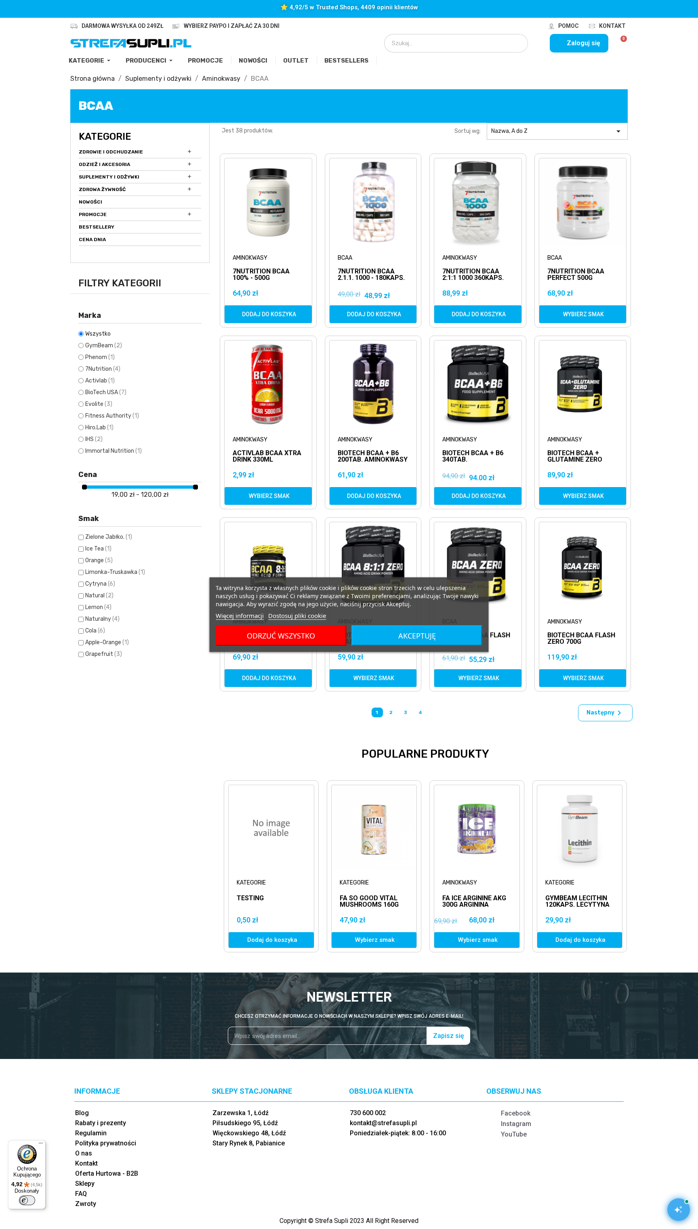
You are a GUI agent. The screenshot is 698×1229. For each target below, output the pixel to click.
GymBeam (103, 345)
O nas (83, 1153)
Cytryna (100, 583)
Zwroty (85, 1204)
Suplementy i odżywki (109, 177)
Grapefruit (103, 654)
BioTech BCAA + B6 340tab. (472, 456)
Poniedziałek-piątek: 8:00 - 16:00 (398, 1133)
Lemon (98, 607)
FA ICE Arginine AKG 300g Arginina (474, 901)
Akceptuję (417, 635)
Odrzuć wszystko (281, 635)
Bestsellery (96, 227)
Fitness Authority (112, 415)
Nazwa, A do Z (557, 131)
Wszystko (98, 333)
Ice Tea (98, 548)
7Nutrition (102, 369)
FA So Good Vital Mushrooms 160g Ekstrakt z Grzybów (369, 907)
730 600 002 (368, 1113)
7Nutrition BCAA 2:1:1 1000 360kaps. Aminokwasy (473, 275)
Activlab (100, 380)
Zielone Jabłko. (108, 537)
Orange (99, 560)
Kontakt (612, 26)
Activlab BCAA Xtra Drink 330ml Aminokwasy (267, 456)
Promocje (93, 214)
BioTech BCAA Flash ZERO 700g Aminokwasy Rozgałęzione (581, 638)
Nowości (90, 202)
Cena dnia (92, 239)
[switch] (27, 1200)
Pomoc (568, 26)
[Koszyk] (620, 43)
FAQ (81, 1193)
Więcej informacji (240, 615)
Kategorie (105, 136)
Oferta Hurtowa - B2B (106, 1173)
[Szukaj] (516, 43)
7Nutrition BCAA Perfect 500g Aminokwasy (575, 275)
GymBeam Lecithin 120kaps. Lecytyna (577, 901)
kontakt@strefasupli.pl (383, 1123)
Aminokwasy (250, 257)
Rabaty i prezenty (100, 1123)
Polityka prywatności (105, 1143)
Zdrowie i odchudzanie (111, 152)
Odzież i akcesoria (104, 164)
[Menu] (41, 1145)
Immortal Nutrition (113, 450)
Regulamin (91, 1133)
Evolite (98, 404)
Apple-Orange (107, 642)
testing (250, 898)
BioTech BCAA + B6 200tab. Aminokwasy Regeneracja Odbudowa (373, 456)
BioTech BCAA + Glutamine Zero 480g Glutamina (574, 456)
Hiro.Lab (99, 427)
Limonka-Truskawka (115, 572)
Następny (605, 713)
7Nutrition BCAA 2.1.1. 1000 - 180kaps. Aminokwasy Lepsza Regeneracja (372, 275)
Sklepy (85, 1183)
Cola (95, 630)
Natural (99, 595)
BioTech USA (105, 392)
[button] (268, 314)
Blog (82, 1113)
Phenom (100, 357)
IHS (94, 439)
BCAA (345, 257)
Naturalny (102, 619)
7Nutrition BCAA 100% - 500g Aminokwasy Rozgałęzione (261, 275)
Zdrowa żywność (102, 189)
